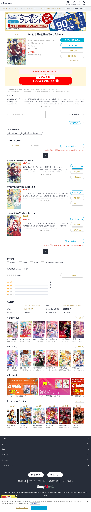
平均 (19, 276)
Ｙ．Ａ (28, 427)
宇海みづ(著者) (32, 40)
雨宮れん (69, 341)
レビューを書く (32, 48)
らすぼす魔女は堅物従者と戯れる (51, 8)
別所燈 (55, 370)
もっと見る (46, 106)
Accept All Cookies (39, 508)
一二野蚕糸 (62, 341)
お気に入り (74, 51)
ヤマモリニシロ (77, 370)
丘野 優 (70, 427)
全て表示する (47, 174)
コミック (25, 8)
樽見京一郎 (75, 427)
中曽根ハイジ (63, 427)
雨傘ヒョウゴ (56, 341)
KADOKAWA (39, 43)
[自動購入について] (83, 123)
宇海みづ (13, 263)
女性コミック (35, 8)
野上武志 (82, 427)
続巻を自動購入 (74, 123)
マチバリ (41, 370)
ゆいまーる (49, 370)
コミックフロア (15, 8)
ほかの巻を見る (74, 60)
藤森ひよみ (10, 341)
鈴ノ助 (36, 263)
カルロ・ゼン (56, 427)
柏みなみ (43, 341)
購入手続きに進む (73, 40)
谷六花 (16, 370)
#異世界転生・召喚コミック (32, 133)
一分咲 (28, 341)
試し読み (74, 56)
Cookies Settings (22, 508)
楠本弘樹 (22, 427)
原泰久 (9, 427)
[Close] (87, 501)
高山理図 (40, 427)
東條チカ (48, 427)
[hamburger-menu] (88, 3)
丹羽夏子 (68, 370)
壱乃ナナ (48, 341)
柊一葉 (22, 370)
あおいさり (80, 341)
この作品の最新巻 (72, 114)
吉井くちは (36, 341)
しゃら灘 (35, 370)
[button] (67, 481)
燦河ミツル (10, 370)
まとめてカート (73, 146)
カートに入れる (73, 45)
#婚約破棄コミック (14, 133)
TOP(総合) (5, 8)
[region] (45, 505)
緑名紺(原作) (41, 40)
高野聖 (35, 427)
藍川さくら (28, 370)
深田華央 (62, 370)
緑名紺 (25, 263)
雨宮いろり (17, 341)
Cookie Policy (35, 503)
